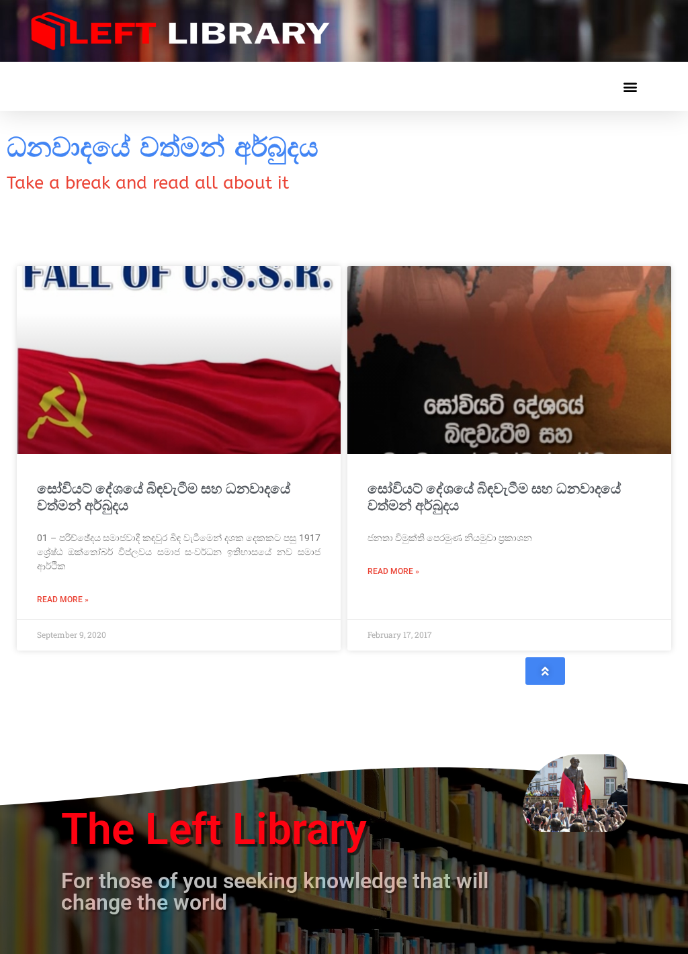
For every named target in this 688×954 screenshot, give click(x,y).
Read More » (63, 599)
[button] (630, 86)
